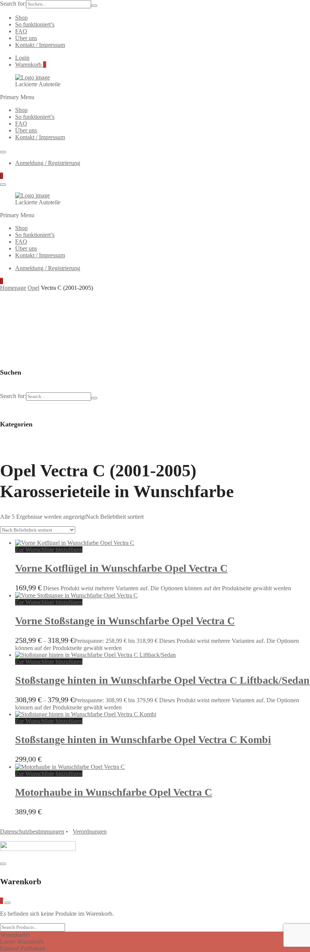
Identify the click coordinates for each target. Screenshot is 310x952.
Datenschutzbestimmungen (32, 831)
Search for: (13, 3)
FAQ (21, 31)
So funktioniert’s (34, 24)
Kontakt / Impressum (40, 45)
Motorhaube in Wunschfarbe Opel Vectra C (113, 792)
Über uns (26, 38)
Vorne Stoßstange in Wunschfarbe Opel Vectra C (125, 621)
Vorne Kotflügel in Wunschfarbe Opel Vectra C (121, 568)
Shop (21, 17)
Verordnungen (90, 831)
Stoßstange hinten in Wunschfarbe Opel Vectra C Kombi (143, 739)
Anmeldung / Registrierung (47, 163)
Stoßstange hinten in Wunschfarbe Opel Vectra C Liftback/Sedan (162, 680)
